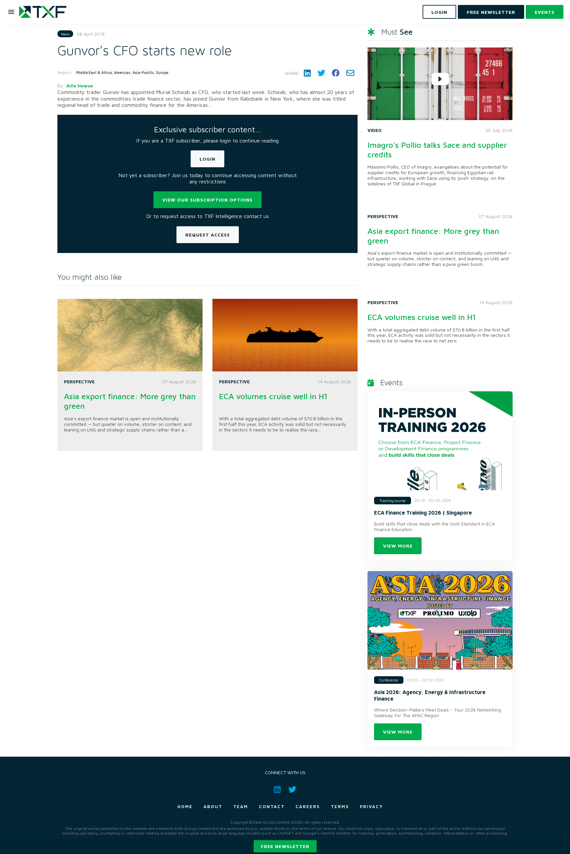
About (213, 806)
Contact (272, 806)
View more (398, 546)
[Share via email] (350, 73)
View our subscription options (207, 200)
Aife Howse (79, 85)
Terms (340, 806)
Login (207, 159)
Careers (308, 806)
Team (240, 806)
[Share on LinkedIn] (307, 73)
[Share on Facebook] (336, 73)
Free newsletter (285, 846)
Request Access (207, 234)
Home (185, 806)
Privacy (371, 806)
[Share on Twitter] (321, 73)
